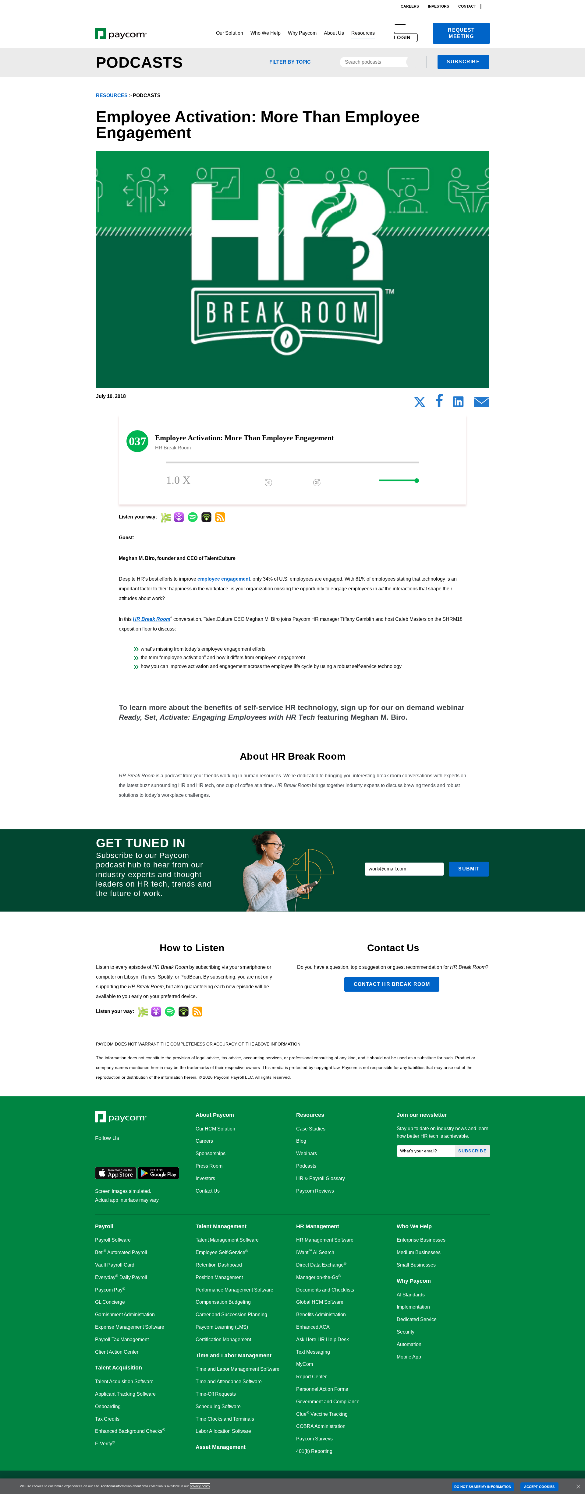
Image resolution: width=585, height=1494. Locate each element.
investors (438, 6)
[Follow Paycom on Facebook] (131, 1151)
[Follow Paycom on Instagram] (145, 1151)
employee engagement (223, 579)
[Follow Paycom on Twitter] (116, 1151)
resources (112, 95)
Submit (469, 868)
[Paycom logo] (121, 33)
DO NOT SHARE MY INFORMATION (483, 1486)
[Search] (488, 6)
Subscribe (463, 61)
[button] (229, 33)
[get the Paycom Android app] (158, 1177)
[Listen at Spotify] (192, 517)
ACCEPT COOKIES (539, 1486)
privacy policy (200, 1486)
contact (467, 6)
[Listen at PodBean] (206, 517)
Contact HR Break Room (392, 984)
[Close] (578, 1486)
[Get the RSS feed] (220, 517)
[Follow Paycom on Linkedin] (101, 1151)
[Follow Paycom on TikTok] (175, 1151)
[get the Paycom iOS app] (115, 1177)
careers (410, 6)
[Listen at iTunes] (179, 517)
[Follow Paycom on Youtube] (160, 1151)
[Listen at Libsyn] (165, 517)
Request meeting (461, 33)
